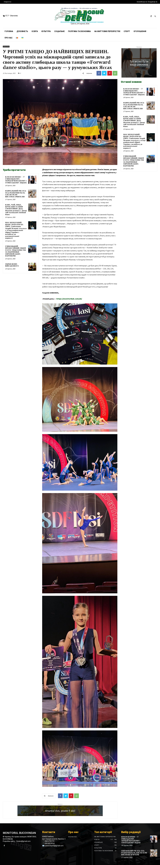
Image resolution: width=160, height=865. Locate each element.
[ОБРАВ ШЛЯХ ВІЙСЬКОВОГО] (32, 267)
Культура (6, 46)
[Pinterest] (109, 73)
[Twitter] (104, 73)
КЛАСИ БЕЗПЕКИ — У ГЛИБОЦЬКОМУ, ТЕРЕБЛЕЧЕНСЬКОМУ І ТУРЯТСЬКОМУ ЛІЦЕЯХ (16, 180)
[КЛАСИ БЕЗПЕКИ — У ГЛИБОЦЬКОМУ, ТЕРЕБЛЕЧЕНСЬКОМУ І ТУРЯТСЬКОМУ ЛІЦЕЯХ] (32, 180)
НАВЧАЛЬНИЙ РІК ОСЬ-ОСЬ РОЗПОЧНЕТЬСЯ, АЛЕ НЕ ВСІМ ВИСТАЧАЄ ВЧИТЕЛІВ (16, 194)
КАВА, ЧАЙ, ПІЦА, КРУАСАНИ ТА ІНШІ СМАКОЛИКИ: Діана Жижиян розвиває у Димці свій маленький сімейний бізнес (16, 210)
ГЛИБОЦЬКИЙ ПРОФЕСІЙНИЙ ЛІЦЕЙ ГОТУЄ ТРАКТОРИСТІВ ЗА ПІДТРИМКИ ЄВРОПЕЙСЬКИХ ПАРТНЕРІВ (15, 251)
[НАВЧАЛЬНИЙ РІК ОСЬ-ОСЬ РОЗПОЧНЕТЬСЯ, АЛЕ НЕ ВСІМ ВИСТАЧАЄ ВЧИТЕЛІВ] (32, 194)
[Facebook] (151, 16)
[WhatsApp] (115, 73)
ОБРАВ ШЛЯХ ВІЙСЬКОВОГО (12, 265)
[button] (155, 17)
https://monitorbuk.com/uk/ (69, 299)
